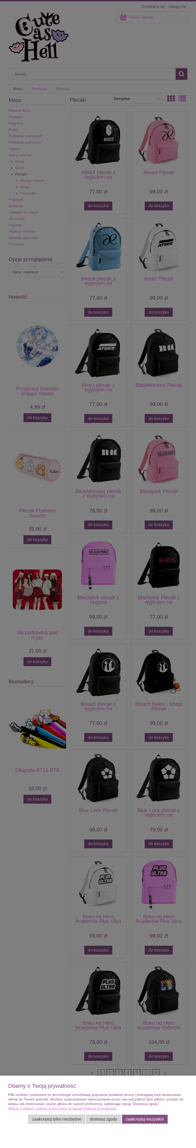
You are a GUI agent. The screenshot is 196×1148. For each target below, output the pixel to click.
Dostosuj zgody (103, 1119)
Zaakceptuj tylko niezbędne (56, 1119)
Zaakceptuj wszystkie (145, 1119)
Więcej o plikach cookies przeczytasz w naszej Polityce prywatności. (62, 1108)
